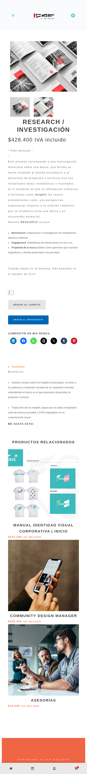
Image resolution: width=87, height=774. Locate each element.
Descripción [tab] (18, 366)
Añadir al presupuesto (28, 320)
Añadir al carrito (27, 305)
